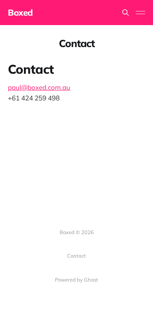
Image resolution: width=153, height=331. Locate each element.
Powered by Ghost (76, 279)
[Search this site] (125, 12)
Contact (76, 256)
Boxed (20, 12)
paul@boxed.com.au (39, 87)
